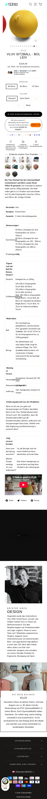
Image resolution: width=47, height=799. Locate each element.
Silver (18, 105)
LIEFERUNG (23, 756)
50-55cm (23, 86)
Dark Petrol (24, 98)
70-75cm (35, 86)
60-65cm (11, 86)
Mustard (12, 98)
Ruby (36, 98)
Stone (28, 105)
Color (23, 94)
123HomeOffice (23, 748)
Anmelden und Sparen (23, 764)
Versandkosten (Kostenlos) (29, 67)
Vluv (23, 50)
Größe (23, 82)
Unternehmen (23, 741)
